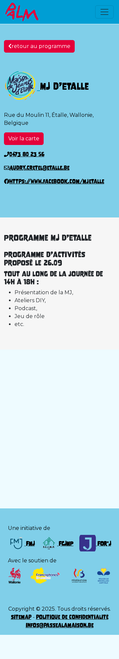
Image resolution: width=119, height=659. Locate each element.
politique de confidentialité (72, 617)
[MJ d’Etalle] (22, 86)
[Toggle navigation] (104, 12)
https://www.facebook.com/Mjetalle (56, 181)
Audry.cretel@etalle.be (39, 168)
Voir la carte (23, 138)
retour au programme (41, 46)
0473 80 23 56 (26, 154)
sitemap (21, 617)
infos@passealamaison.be (60, 625)
